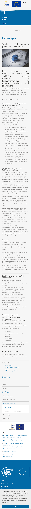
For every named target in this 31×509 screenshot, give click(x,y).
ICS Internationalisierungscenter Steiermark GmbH (13, 437)
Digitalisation (6, 418)
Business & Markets (8, 396)
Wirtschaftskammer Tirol (8, 453)
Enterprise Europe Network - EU (10, 488)
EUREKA (7, 369)
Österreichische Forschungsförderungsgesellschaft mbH (15, 440)
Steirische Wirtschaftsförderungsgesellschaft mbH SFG (14, 443)
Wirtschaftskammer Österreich (9, 451)
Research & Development (9, 403)
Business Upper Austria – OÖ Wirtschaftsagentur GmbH (15, 435)
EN (5, 23)
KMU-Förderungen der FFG (11, 371)
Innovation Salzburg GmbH (8, 439)
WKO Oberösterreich (7, 456)
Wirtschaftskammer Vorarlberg (9, 455)
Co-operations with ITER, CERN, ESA (13, 411)
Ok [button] (15, 506)
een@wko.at (5, 486)
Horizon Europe (8, 365)
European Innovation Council (12, 367)
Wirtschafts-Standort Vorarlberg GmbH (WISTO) (13, 447)
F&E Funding (8, 407)
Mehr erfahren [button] (6, 502)
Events (5, 388)
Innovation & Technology (9, 399)
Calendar (5, 381)
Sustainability (6, 415)
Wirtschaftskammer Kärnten (9, 448)
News (4, 384)
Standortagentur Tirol (7, 445)
